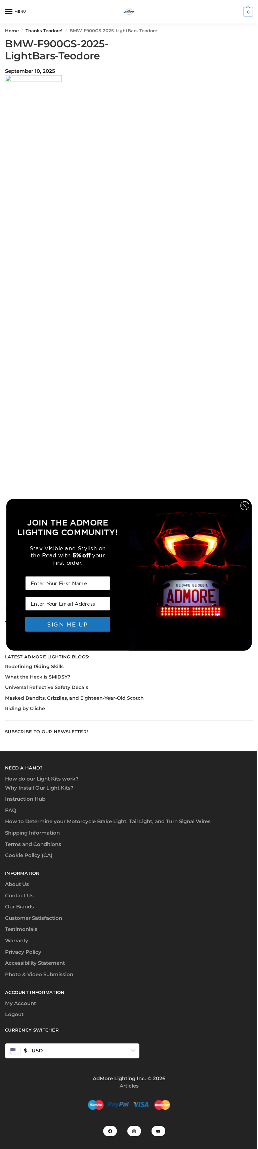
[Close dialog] (244, 505)
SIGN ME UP (67, 624)
